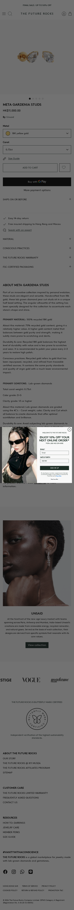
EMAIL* (42, 449)
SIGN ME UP (54, 468)
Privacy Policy (58, 476)
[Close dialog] (69, 429)
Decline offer (54, 479)
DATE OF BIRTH (45, 457)
